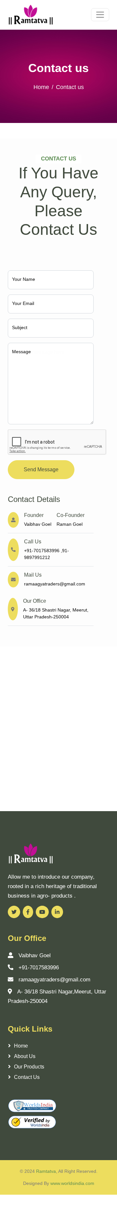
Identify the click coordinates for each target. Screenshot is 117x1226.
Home (41, 87)
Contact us (27, 1077)
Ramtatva (46, 1171)
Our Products (29, 1066)
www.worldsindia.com (72, 1183)
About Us (24, 1056)
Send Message (41, 469)
